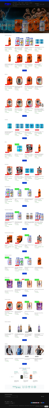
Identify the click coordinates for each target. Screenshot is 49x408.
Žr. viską (24, 70)
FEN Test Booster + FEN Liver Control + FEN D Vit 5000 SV (39, 222)
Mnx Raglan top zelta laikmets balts (9, 359)
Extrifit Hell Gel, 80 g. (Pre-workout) (38, 245)
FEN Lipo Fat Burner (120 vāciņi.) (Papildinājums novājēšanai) (29, 199)
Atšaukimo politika (42, 406)
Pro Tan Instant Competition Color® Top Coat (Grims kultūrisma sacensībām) (29, 334)
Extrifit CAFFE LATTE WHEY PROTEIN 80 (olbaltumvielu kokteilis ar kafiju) (18, 87)
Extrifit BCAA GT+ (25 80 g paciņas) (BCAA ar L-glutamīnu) (29, 154)
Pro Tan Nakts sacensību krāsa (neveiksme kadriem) (9, 334)
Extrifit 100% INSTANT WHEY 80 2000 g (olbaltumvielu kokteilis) (29, 86)
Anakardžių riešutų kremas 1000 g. (39, 290)
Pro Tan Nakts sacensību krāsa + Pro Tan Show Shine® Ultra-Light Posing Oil (19, 334)
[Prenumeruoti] (17, 396)
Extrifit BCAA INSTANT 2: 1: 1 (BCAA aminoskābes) (38, 64)
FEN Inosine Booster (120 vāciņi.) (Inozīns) (29, 245)
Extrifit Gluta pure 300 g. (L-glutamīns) (9, 177)
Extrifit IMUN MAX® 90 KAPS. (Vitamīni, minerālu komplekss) (39, 267)
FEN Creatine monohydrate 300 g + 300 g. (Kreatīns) (39, 47)
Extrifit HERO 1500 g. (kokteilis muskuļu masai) (29, 109)
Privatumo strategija (27, 405)
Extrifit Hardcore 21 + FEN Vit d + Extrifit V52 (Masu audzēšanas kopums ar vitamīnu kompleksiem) (39, 109)
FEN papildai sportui (13, 405)
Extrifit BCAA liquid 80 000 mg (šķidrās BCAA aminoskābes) (39, 154)
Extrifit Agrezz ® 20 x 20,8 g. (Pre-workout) (19, 245)
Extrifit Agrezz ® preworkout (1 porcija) (9, 245)
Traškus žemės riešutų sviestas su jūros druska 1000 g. (19, 290)
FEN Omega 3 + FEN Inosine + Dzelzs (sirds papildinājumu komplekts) (19, 268)
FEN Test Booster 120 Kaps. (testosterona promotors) (18, 222)
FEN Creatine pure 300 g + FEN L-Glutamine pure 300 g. (29, 132)
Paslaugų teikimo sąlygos (32, 405)
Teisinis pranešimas (38, 406)
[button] (15, 3)
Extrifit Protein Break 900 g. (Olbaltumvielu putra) (19, 312)
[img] (24, 369)
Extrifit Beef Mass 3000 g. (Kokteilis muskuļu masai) (8, 109)
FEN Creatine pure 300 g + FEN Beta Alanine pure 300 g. (39, 132)
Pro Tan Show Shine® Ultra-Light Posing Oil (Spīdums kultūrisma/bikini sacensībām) (39, 334)
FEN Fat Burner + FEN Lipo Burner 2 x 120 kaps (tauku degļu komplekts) (29, 48)
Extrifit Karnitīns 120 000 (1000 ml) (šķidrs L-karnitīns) (9, 47)
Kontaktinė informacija (42, 405)
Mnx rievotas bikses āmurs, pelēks (29, 358)
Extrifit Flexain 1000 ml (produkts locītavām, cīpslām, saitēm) (9, 64)
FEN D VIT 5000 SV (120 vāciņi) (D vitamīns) (29, 267)
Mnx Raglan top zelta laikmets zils (19, 358)
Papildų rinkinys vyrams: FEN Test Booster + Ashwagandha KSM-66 (29, 222)
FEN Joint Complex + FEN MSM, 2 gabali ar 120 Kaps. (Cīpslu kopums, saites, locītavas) (19, 48)
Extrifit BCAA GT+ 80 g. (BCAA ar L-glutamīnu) (39, 177)
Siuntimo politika (37, 405)
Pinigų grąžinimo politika (21, 405)
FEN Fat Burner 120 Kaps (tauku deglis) (19, 199)
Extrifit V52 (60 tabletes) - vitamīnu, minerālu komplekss (29, 64)
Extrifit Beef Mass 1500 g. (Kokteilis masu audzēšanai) (19, 109)
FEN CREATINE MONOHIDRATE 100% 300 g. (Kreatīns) (9, 132)
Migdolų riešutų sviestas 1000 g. (29, 289)
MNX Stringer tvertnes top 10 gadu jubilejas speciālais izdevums (39, 359)
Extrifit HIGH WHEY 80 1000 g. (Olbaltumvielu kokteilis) (39, 86)
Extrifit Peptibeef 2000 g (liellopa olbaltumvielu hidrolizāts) (19, 64)
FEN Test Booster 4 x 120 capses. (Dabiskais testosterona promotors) (9, 222)
